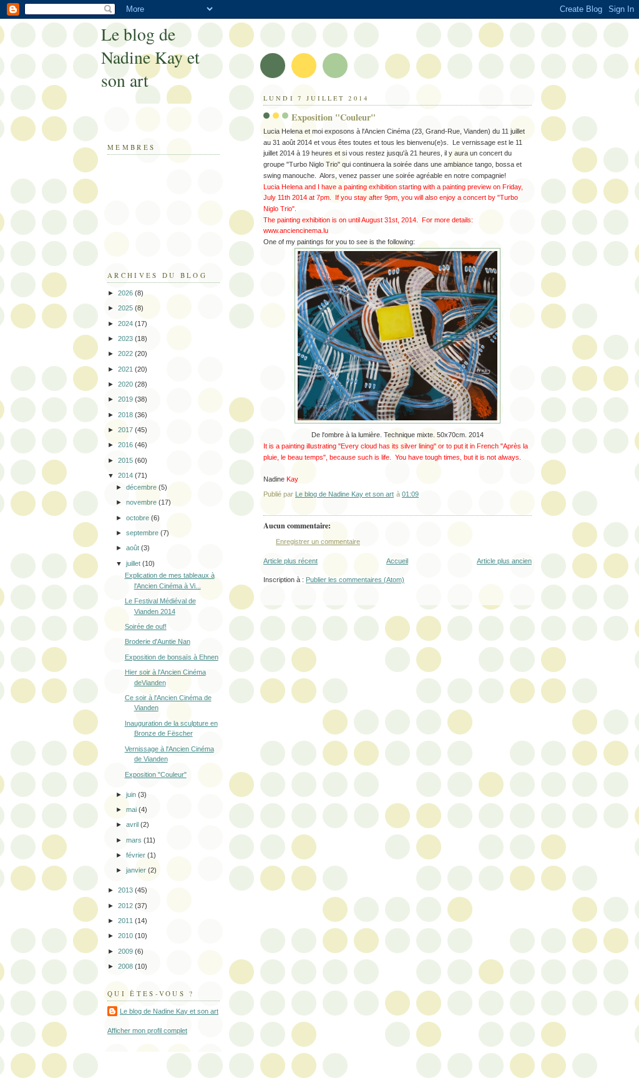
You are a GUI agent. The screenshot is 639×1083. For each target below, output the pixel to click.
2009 (126, 951)
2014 (126, 475)
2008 (126, 966)
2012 (126, 905)
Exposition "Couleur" (156, 774)
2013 (126, 890)
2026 (126, 293)
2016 (126, 444)
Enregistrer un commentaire (318, 541)
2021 (126, 369)
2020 (126, 384)
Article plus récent (290, 561)
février (136, 855)
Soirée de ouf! (146, 626)
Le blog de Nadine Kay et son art (150, 57)
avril (133, 824)
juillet (134, 563)
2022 (126, 353)
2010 (126, 935)
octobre (138, 518)
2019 (126, 399)
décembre (142, 487)
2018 (126, 414)
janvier (137, 870)
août (133, 547)
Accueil (397, 561)
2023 (126, 338)
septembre (143, 533)
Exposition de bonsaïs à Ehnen (171, 657)
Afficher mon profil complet (147, 1030)
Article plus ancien (504, 561)
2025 (126, 308)
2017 (126, 429)
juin (132, 794)
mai (132, 809)
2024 (126, 323)
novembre (142, 502)
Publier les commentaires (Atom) (355, 579)
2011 (126, 920)
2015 (126, 460)
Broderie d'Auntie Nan (157, 641)
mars (135, 840)
